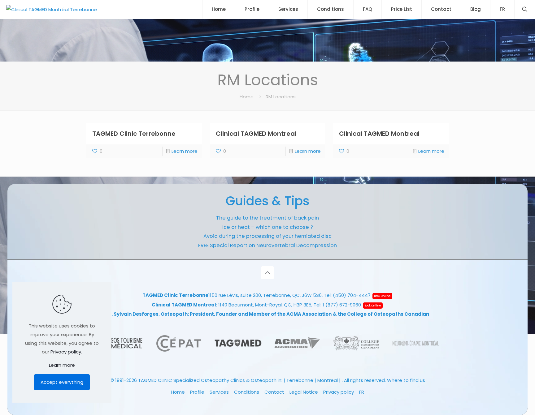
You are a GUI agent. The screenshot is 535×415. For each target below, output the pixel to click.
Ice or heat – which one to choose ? (267, 227)
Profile (197, 392)
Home (247, 96)
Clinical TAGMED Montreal (256, 133)
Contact (274, 392)
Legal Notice (303, 392)
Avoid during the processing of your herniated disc (267, 236)
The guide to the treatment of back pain (267, 217)
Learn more (185, 151)
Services (219, 392)
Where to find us (406, 380)
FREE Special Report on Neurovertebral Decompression (267, 245)
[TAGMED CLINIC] (51, 9)
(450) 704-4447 (352, 295)
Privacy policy (338, 392)
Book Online (382, 296)
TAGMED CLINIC (155, 380)
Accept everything (62, 382)
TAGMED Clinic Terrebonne (134, 133)
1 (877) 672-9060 (342, 305)
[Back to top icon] (267, 272)
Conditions (246, 392)
